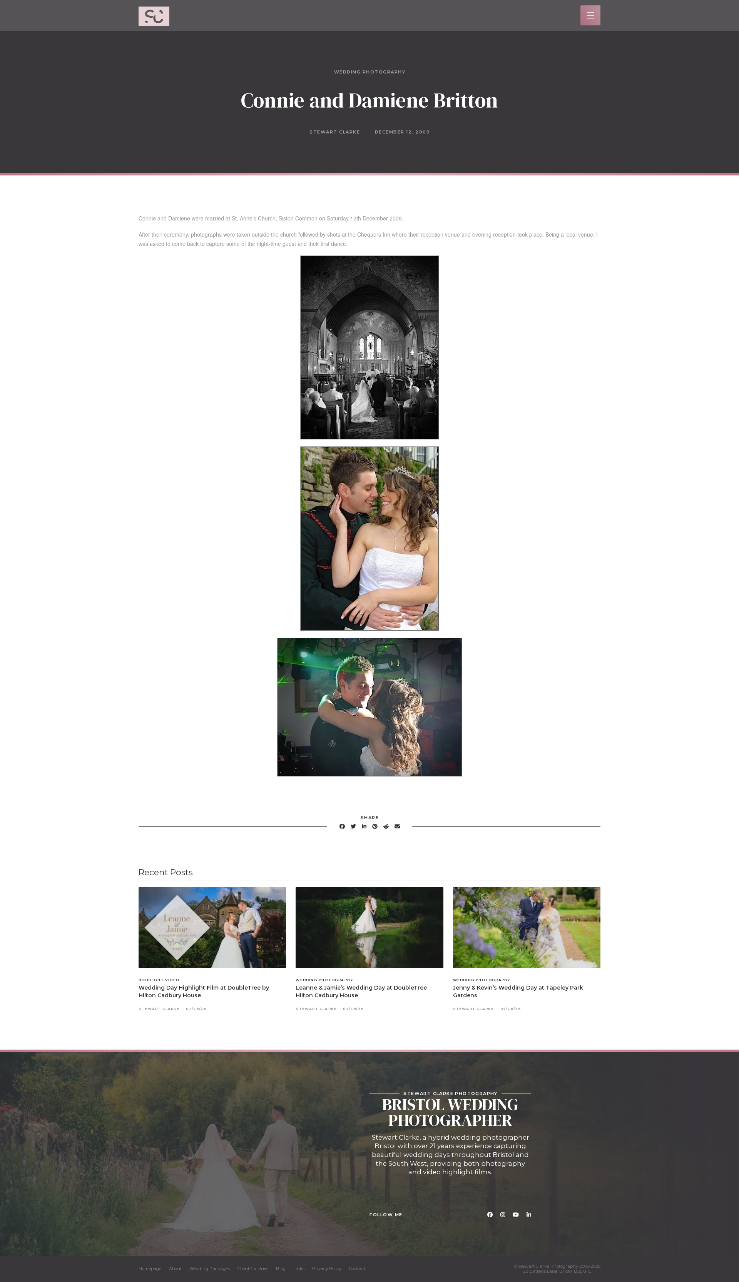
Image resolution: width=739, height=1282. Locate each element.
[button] (590, 15)
